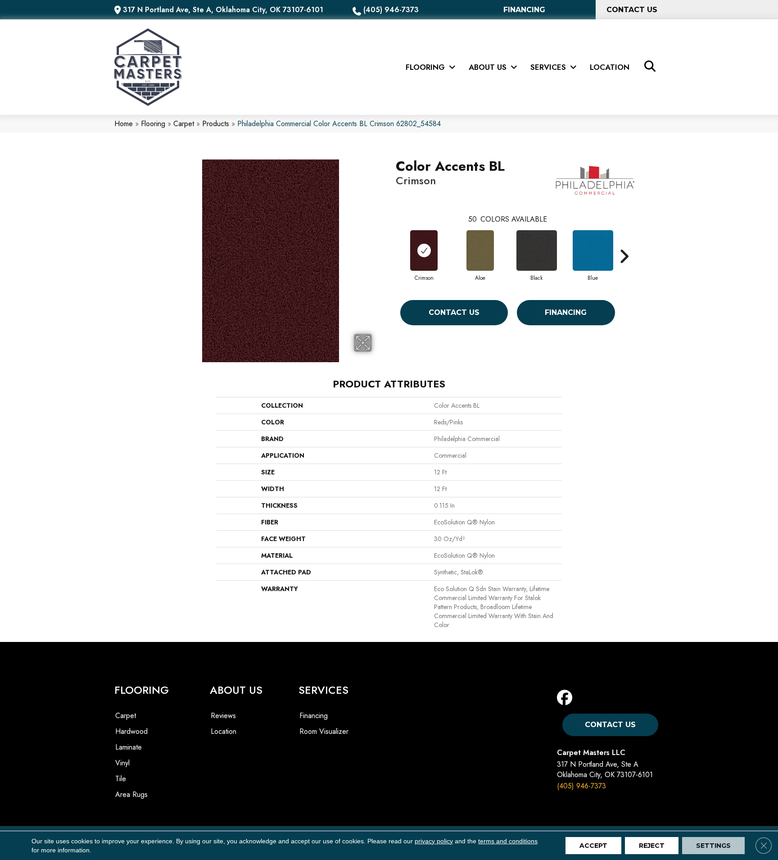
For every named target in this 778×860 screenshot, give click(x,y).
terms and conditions (508, 841)
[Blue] (592, 250)
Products (215, 123)
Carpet (183, 123)
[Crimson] (424, 250)
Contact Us (454, 312)
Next (624, 242)
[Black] (536, 250)
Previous (391, 242)
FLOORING (141, 690)
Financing (566, 312)
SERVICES (323, 690)
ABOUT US (236, 690)
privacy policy (434, 841)
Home (123, 123)
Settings (713, 846)
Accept (593, 846)
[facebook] (566, 698)
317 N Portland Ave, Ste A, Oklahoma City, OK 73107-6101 (223, 10)
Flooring (153, 123)
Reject (652, 846)
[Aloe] (480, 250)
